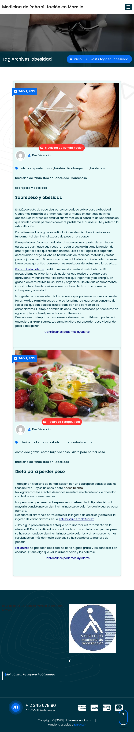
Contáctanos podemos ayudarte (67, 332)
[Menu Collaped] (128, 7)
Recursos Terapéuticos (64, 422)
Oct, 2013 (26, 91)
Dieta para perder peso (40, 471)
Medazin (80, 725)
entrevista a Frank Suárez (76, 519)
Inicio (77, 59)
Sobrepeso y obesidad (39, 197)
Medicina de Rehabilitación (63, 148)
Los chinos (22, 548)
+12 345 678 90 (40, 705)
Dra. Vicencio (41, 155)
